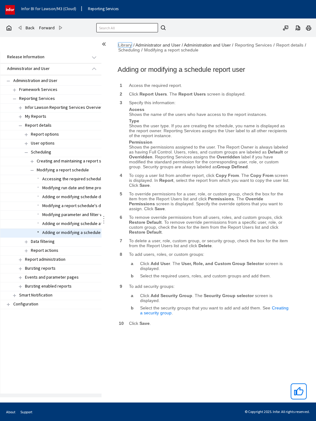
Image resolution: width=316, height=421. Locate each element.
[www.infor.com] (10, 9)
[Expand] (20, 108)
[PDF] (298, 27)
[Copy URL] (285, 27)
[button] (44, 57)
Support (26, 412)
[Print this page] (308, 27)
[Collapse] (8, 81)
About (10, 412)
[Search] (162, 27)
